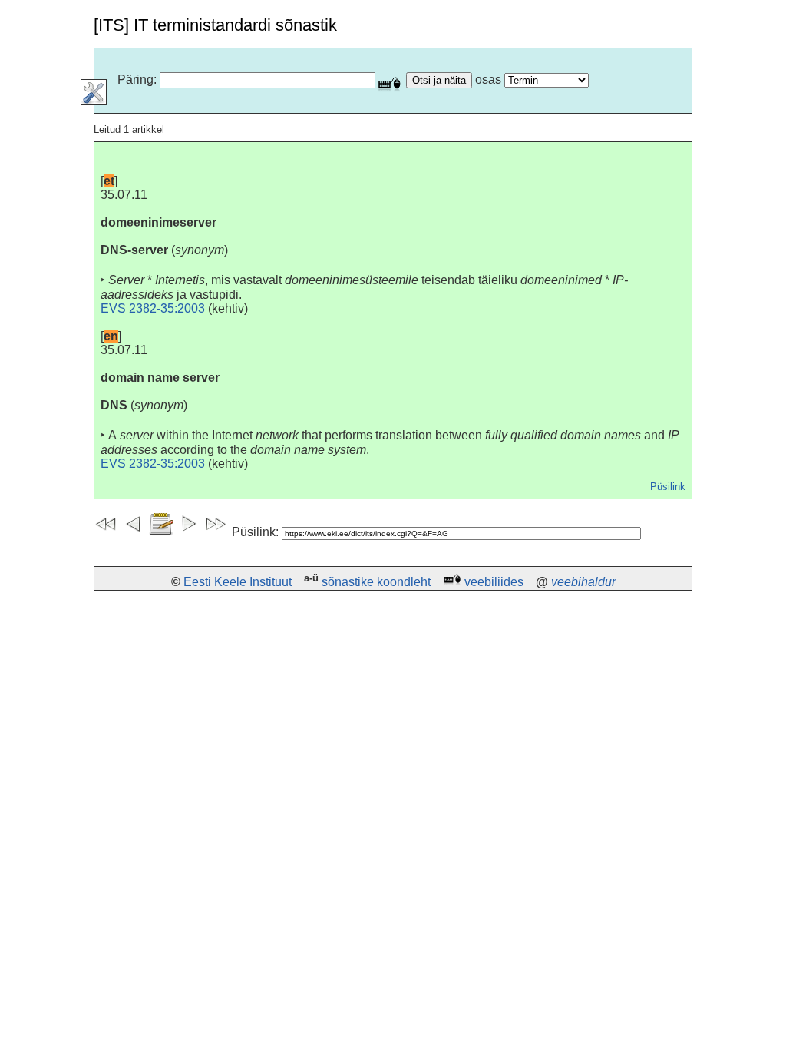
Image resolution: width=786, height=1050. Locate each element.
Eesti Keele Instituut (237, 581)
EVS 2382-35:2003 (153, 308)
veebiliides (493, 581)
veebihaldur (583, 581)
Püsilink (667, 486)
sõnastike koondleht (376, 581)
